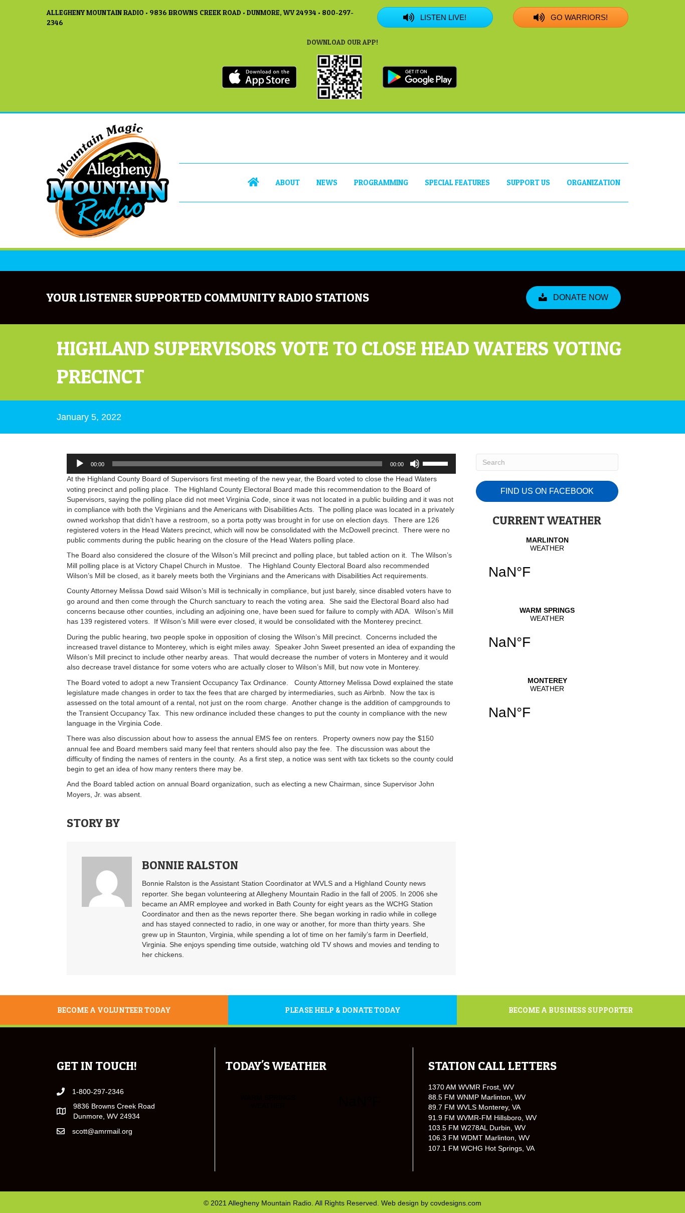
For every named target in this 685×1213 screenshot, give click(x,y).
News (326, 182)
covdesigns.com (455, 1203)
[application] (261, 464)
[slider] (437, 463)
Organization (593, 182)
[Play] (80, 464)
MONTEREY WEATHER (547, 704)
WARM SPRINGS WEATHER (547, 634)
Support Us (528, 182)
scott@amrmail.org (102, 1131)
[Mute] (415, 464)
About (287, 182)
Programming (381, 182)
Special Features (457, 182)
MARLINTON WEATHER (547, 564)
